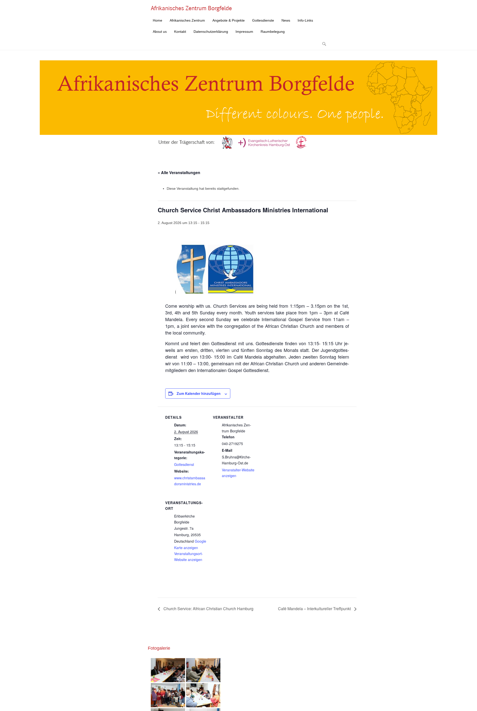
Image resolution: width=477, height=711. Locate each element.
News (285, 20)
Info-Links (305, 20)
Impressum (244, 32)
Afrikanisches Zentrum (187, 20)
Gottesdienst (184, 464)
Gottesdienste (263, 20)
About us (160, 32)
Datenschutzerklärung (211, 32)
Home (157, 20)
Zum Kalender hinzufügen (199, 393)
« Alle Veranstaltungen (179, 172)
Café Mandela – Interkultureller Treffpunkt (315, 608)
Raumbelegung (273, 32)
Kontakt (180, 32)
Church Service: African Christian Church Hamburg (207, 608)
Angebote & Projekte (228, 20)
